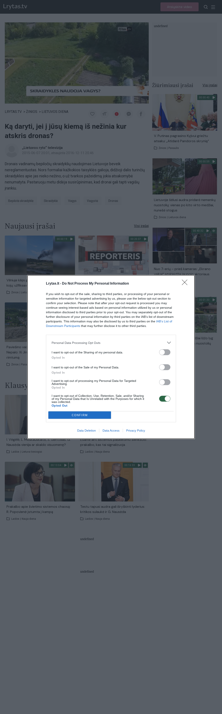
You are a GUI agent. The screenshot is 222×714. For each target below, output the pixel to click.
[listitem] (111, 342)
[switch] (164, 352)
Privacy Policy (135, 430)
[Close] (186, 284)
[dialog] (111, 357)
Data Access (111, 430)
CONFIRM (80, 415)
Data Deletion (86, 430)
